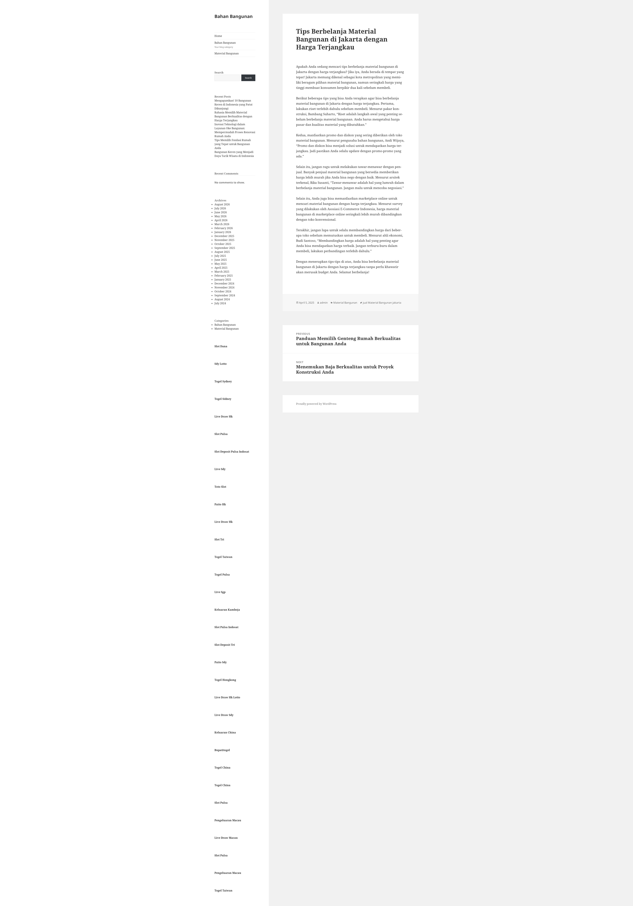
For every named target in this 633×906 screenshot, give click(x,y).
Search (219, 72)
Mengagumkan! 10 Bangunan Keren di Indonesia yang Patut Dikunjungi (233, 104)
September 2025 (224, 248)
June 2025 (220, 260)
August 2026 (222, 204)
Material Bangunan (226, 53)
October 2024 (222, 291)
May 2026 (220, 216)
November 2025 (224, 240)
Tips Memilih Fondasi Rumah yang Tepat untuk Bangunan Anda (232, 144)
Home (218, 36)
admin (324, 302)
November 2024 (224, 287)
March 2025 (221, 271)
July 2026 (220, 208)
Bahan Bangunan (233, 16)
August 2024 (222, 299)
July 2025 (220, 256)
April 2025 (220, 267)
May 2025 (220, 264)
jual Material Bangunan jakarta (382, 302)
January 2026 (222, 232)
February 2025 (223, 275)
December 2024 (224, 283)
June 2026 (220, 212)
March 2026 (221, 224)
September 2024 (224, 295)
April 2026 (220, 220)
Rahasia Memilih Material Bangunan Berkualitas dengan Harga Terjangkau (233, 116)
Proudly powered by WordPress (316, 404)
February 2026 (223, 228)
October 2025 (222, 244)
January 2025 (222, 279)
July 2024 (220, 303)
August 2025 (222, 252)
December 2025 (224, 236)
